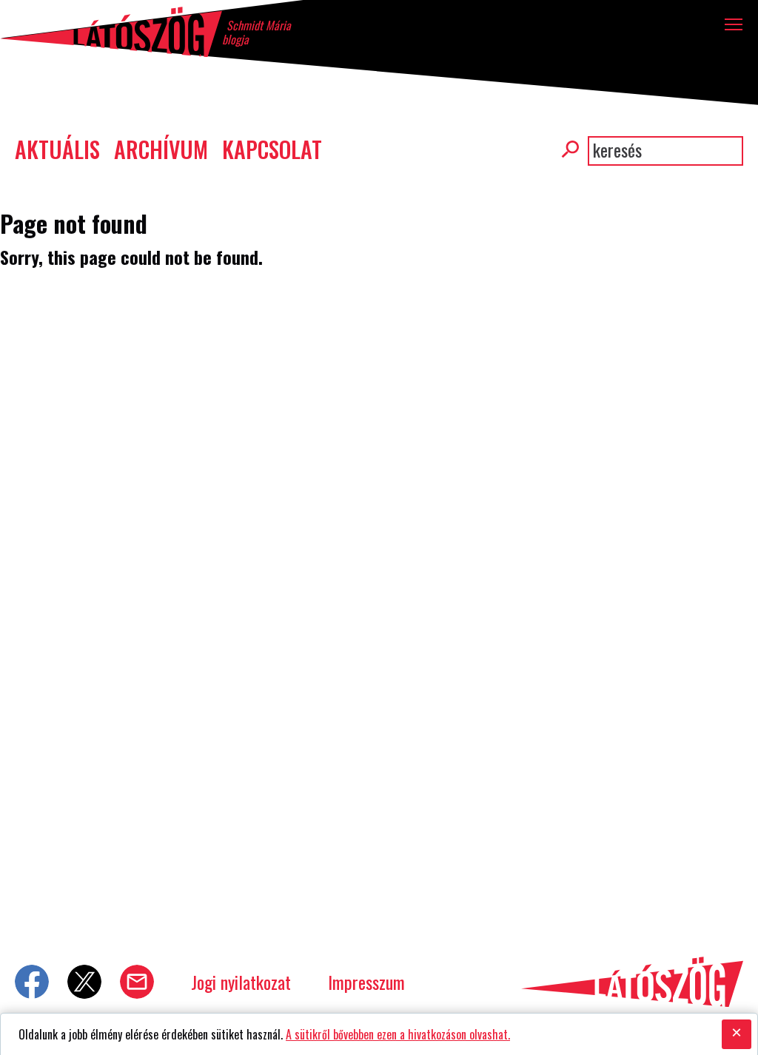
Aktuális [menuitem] (57, 149)
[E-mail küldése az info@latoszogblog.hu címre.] (137, 982)
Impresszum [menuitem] (366, 981)
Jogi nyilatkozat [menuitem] (241, 981)
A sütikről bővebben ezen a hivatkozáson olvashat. (398, 1034)
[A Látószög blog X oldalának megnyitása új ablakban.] (84, 982)
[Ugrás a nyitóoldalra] (111, 32)
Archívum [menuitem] (161, 149)
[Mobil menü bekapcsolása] (734, 24)
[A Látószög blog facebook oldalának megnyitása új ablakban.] (32, 982)
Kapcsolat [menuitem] (272, 149)
